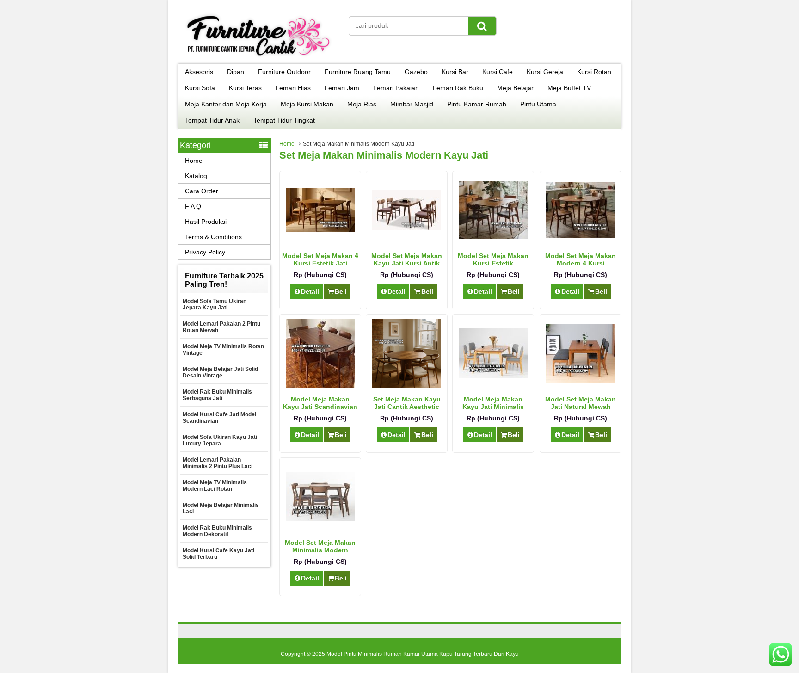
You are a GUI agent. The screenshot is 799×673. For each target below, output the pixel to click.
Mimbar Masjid (411, 104)
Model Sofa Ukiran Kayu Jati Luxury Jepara (220, 440)
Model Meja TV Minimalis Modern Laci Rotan (215, 485)
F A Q (193, 206)
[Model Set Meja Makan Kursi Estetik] (493, 236)
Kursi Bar (455, 71)
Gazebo (416, 71)
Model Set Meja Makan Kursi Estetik (493, 259)
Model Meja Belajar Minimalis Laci (221, 508)
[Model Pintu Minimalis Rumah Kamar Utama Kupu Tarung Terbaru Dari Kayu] (258, 57)
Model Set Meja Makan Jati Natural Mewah (580, 402)
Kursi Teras (245, 88)
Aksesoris (199, 71)
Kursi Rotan (594, 71)
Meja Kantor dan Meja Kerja (226, 104)
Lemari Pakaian (396, 88)
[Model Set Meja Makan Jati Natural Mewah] (580, 380)
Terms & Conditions (213, 237)
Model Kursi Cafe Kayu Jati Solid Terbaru (218, 553)
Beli (341, 291)
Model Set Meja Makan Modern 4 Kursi (580, 259)
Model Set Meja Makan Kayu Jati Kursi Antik (406, 259)
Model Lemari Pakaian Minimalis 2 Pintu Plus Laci (217, 463)
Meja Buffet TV (569, 88)
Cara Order (201, 191)
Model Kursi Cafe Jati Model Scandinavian (219, 417)
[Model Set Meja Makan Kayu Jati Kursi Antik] (406, 228)
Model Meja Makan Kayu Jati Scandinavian (320, 402)
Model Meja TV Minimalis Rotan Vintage (223, 349)
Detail (310, 291)
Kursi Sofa (200, 88)
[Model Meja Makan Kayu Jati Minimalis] (493, 376)
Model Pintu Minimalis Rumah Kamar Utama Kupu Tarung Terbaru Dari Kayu (422, 654)
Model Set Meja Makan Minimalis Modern (320, 546)
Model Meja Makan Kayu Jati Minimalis (493, 402)
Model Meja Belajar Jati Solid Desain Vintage (220, 372)
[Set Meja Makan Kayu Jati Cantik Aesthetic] (406, 385)
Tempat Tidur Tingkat (284, 120)
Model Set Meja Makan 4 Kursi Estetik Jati (320, 259)
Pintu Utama (538, 104)
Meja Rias (361, 104)
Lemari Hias (293, 88)
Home (287, 144)
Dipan (235, 71)
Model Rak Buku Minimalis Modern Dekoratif (217, 531)
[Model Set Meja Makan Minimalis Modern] (320, 519)
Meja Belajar (515, 88)
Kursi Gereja (545, 71)
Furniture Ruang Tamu (358, 71)
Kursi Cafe (497, 71)
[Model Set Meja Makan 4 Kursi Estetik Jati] (320, 229)
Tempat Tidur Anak (212, 120)
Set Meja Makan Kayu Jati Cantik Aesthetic (407, 402)
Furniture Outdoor (284, 71)
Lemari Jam (342, 88)
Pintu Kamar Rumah (476, 104)
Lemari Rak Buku (458, 88)
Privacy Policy (205, 252)
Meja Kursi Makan (307, 104)
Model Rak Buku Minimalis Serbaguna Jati (217, 395)
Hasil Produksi (206, 221)
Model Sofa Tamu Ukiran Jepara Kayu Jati (214, 304)
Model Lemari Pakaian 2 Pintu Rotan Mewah (221, 327)
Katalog (196, 175)
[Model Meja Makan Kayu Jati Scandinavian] (320, 385)
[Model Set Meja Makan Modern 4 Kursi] (580, 235)
